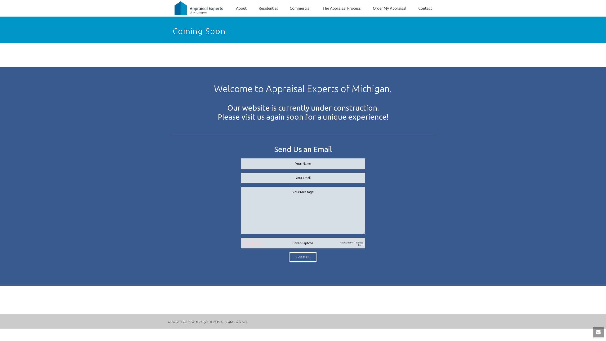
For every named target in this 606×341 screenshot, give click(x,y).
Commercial (300, 8)
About (241, 8)
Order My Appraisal (389, 8)
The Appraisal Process (341, 8)
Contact (425, 8)
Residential (268, 8)
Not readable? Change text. (351, 244)
